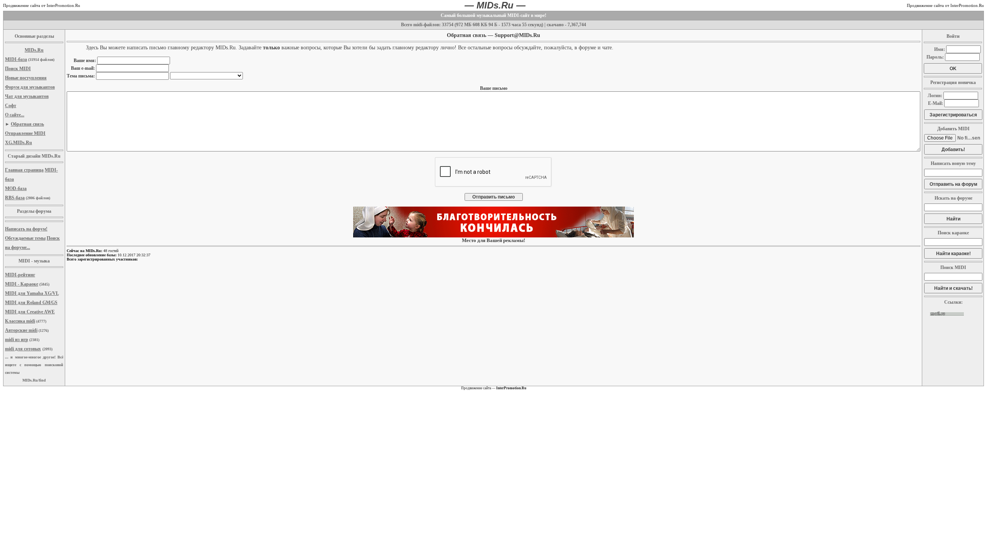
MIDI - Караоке (21, 284)
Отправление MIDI (25, 133)
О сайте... (14, 115)
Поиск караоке (953, 232)
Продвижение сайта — (493, 388)
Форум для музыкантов (30, 87)
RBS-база (15, 197)
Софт (10, 105)
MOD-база (16, 188)
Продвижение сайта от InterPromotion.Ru (41, 5)
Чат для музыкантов (27, 96)
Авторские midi (21, 330)
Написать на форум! (26, 229)
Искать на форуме (953, 198)
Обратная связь (27, 124)
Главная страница (24, 170)
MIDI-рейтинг (20, 275)
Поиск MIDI (18, 68)
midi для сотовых (23, 349)
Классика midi (20, 321)
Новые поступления (26, 78)
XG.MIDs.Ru (18, 142)
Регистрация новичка (953, 82)
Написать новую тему (953, 163)
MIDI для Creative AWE (30, 311)
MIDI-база (16, 59)
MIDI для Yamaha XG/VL (32, 293)
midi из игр (16, 339)
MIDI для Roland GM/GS (31, 302)
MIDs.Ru (34, 50)
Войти (953, 36)
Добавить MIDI (953, 128)
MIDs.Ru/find (34, 380)
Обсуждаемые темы (25, 238)
